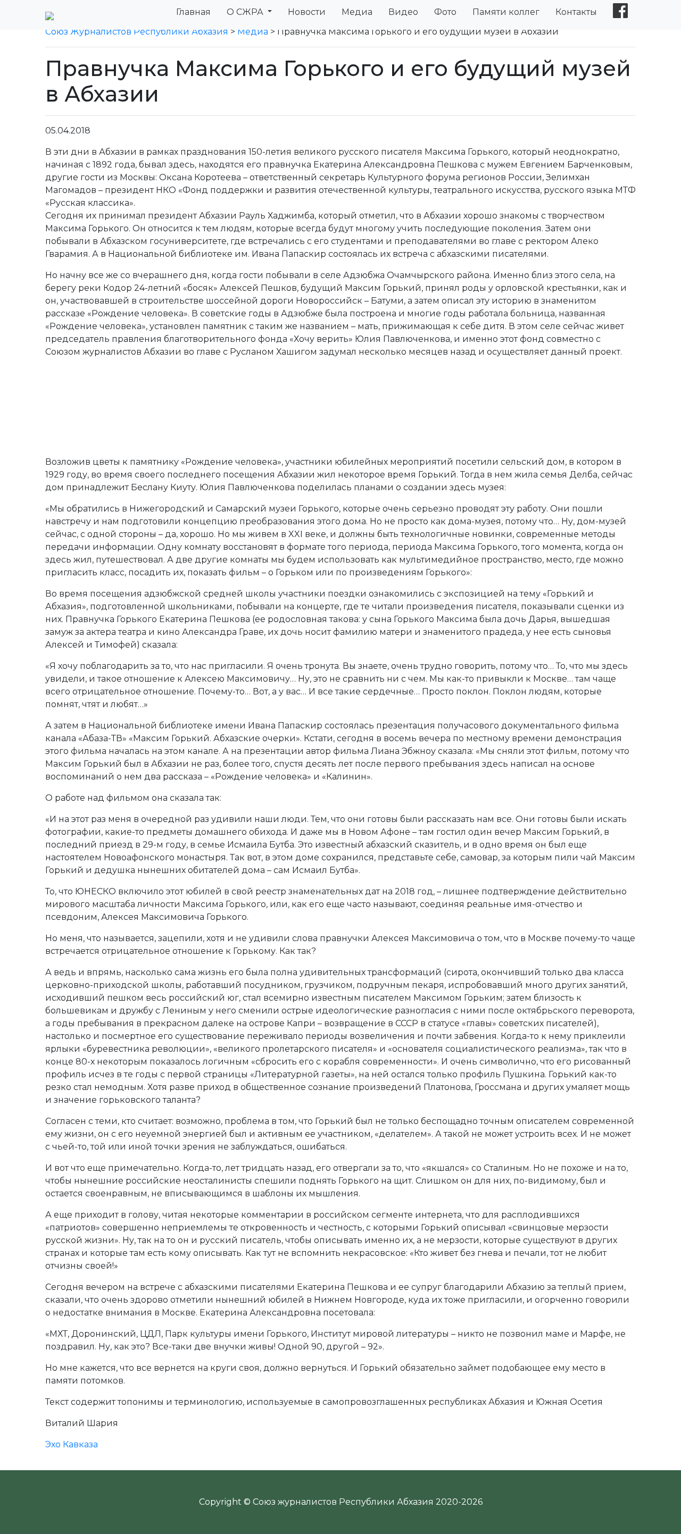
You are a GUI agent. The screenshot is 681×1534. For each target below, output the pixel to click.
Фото (445, 12)
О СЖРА (246, 12)
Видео (403, 12)
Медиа (357, 12)
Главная (193, 12)
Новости (307, 12)
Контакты (576, 12)
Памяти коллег (505, 12)
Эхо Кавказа (71, 1444)
